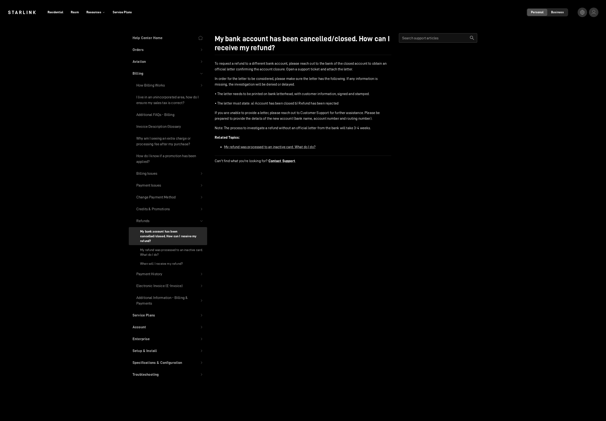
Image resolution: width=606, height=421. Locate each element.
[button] (168, 49)
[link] (22, 12)
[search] (472, 38)
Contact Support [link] (281, 161)
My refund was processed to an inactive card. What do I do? (270, 147)
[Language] (582, 12)
